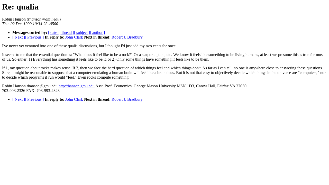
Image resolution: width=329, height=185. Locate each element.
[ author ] (97, 32)
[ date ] (53, 32)
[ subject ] (82, 32)
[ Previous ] (34, 37)
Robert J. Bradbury (127, 37)
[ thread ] (66, 32)
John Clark (74, 37)
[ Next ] (18, 37)
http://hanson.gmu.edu (77, 86)
